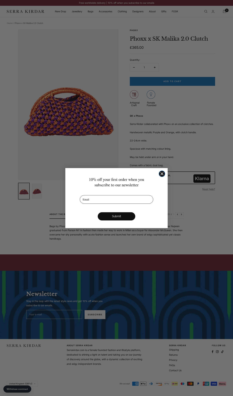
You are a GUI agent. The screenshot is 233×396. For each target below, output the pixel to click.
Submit (116, 216)
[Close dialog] (162, 174)
